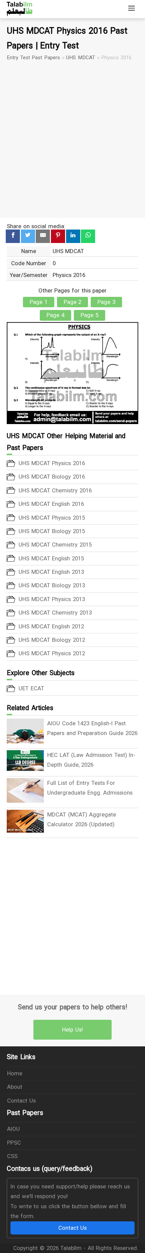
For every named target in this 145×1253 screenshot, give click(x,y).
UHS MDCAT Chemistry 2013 (55, 612)
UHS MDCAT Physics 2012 (52, 653)
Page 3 (106, 302)
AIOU (13, 1128)
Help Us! (72, 1029)
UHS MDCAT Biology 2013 (52, 585)
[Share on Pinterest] (58, 236)
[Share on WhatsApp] (88, 236)
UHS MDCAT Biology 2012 (52, 639)
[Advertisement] (72, 139)
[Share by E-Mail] (43, 236)
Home (14, 1073)
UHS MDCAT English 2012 (51, 626)
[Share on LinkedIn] (73, 236)
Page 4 (55, 315)
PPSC (14, 1142)
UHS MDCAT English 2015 (51, 558)
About (14, 1086)
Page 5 (89, 315)
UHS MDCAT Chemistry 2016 (55, 490)
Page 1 (39, 302)
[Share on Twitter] (28, 236)
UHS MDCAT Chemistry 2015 (55, 544)
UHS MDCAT (80, 58)
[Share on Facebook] (13, 236)
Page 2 (73, 302)
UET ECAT (31, 688)
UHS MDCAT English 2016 (51, 503)
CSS (12, 1156)
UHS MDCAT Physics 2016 (52, 463)
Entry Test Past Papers (33, 58)
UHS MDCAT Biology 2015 (52, 531)
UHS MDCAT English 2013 (51, 571)
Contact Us (21, 1100)
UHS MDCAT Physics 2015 (52, 517)
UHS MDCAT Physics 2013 (52, 599)
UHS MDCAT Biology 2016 (52, 476)
